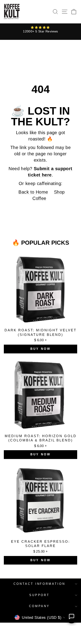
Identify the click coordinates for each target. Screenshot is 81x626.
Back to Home (33, 192)
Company (39, 606)
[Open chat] (71, 616)
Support (39, 595)
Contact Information (39, 583)
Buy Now (40, 348)
